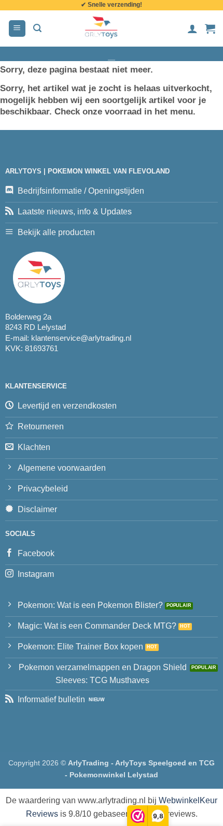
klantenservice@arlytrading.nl (81, 338)
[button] (17, 28)
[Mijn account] (192, 28)
